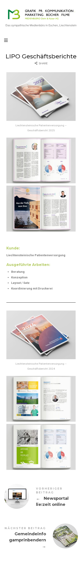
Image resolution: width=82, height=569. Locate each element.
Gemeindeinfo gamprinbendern (41, 538)
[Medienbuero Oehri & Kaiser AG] (40, 14)
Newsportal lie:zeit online (41, 498)
